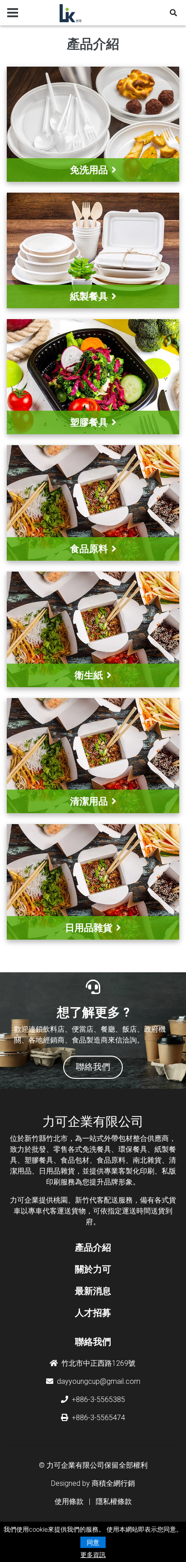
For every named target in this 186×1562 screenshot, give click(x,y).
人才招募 (93, 1312)
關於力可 (93, 1269)
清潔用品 (89, 801)
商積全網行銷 (113, 1483)
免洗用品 (89, 169)
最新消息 (93, 1290)
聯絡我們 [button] (93, 1067)
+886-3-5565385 (98, 1399)
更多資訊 (93, 1554)
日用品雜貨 (88, 927)
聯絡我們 (93, 1341)
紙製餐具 (89, 296)
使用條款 (69, 1501)
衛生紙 (88, 675)
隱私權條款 (114, 1501)
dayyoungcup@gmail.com (98, 1381)
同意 (93, 1542)
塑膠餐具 (89, 422)
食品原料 (89, 548)
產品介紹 (93, 1247)
